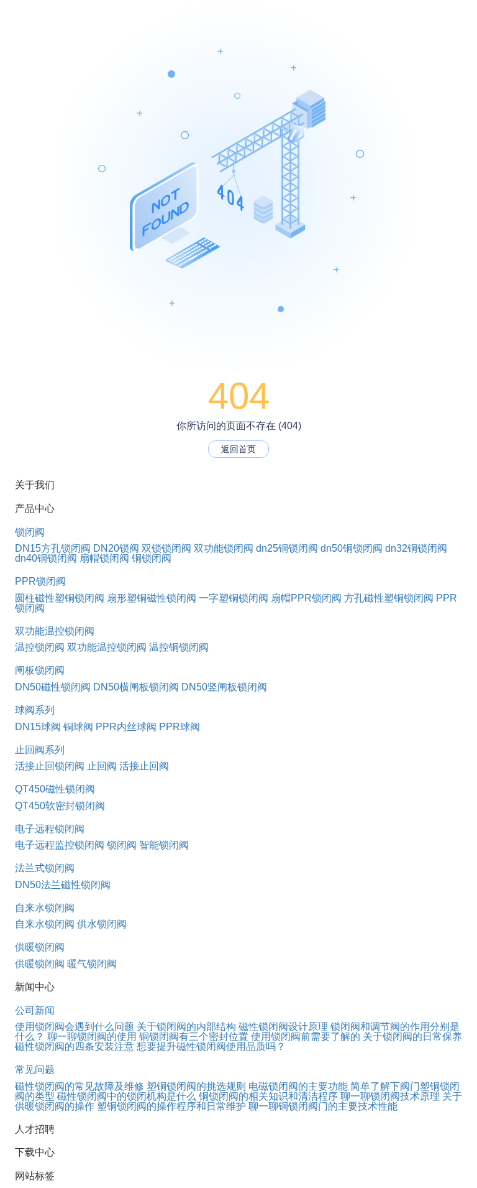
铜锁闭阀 (151, 558)
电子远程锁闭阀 (49, 829)
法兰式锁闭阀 (45, 868)
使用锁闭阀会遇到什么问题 (74, 1026)
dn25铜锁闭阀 (287, 548)
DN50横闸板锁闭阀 (136, 687)
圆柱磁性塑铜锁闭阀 (59, 598)
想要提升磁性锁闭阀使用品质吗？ (211, 1046)
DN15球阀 (38, 727)
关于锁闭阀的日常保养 (412, 1036)
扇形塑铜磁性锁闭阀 (151, 598)
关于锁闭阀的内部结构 (186, 1026)
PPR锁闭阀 (40, 581)
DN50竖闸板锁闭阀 (224, 687)
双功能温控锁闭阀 (54, 631)
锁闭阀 (30, 532)
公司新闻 (35, 1010)
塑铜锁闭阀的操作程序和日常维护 (171, 1106)
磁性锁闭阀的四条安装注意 (74, 1046)
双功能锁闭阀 (223, 548)
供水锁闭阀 (102, 924)
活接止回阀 (144, 766)
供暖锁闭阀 (40, 947)
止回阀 (102, 766)
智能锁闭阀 (164, 845)
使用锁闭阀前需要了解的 (305, 1036)
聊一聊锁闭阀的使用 (92, 1036)
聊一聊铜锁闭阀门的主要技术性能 (323, 1106)
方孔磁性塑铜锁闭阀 (389, 598)
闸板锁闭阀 (40, 670)
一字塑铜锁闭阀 (233, 598)
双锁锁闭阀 (166, 548)
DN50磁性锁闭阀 (53, 687)
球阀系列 (35, 710)
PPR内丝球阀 (126, 727)
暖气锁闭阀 (92, 963)
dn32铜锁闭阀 (416, 548)
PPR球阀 (179, 727)
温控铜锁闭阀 (179, 647)
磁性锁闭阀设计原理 (283, 1026)
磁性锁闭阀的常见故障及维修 (79, 1086)
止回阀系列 (40, 750)
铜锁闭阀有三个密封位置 (193, 1036)
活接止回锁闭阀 (49, 766)
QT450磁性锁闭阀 (55, 789)
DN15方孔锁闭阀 (53, 548)
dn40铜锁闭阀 (46, 558)
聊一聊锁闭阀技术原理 (390, 1096)
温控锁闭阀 (40, 647)
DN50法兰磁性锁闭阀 (63, 884)
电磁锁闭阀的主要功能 (298, 1086)
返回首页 (238, 449)
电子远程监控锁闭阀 (59, 845)
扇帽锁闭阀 (104, 558)
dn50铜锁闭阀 (351, 548)
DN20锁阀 (116, 548)
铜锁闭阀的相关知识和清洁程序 (268, 1096)
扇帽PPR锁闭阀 (306, 598)
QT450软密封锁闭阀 (60, 806)
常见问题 (35, 1069)
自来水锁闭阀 (45, 908)
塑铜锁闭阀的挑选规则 (196, 1086)
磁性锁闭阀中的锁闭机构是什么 (126, 1096)
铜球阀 (78, 727)
